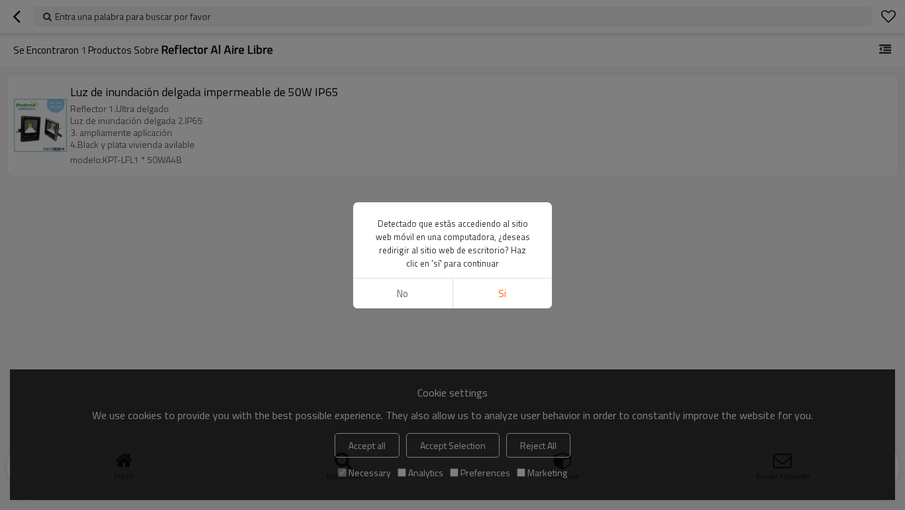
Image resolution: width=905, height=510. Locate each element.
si (502, 293)
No (402, 293)
